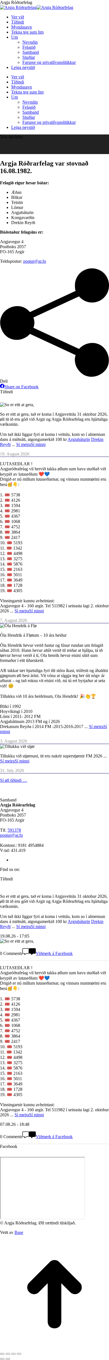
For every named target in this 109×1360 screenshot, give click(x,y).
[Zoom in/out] (19, 1354)
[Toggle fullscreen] (13, 1354)
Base (19, 1232)
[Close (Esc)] (2, 1354)
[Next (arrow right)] (8, 1359)
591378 (14, 830)
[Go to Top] (54, 1347)
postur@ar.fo (34, 261)
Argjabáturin (79, 439)
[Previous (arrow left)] (2, 1359)
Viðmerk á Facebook (54, 953)
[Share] (8, 1354)
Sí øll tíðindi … (13, 780)
